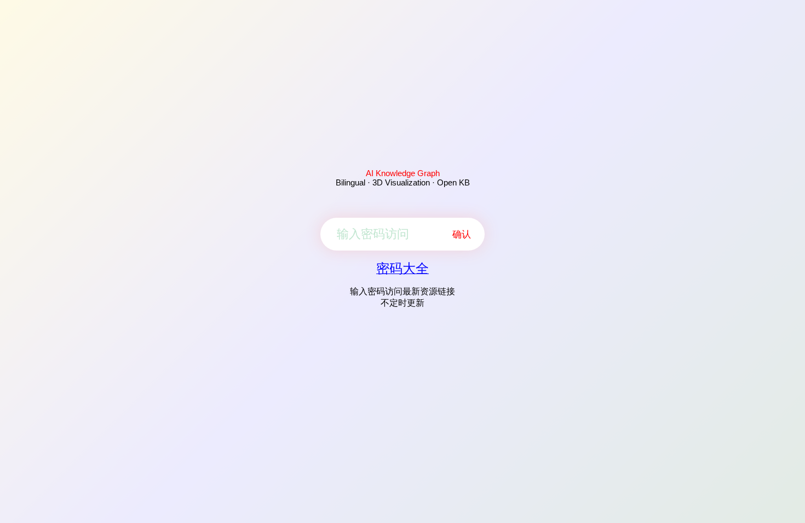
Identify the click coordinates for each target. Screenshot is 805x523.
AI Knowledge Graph (403, 173)
